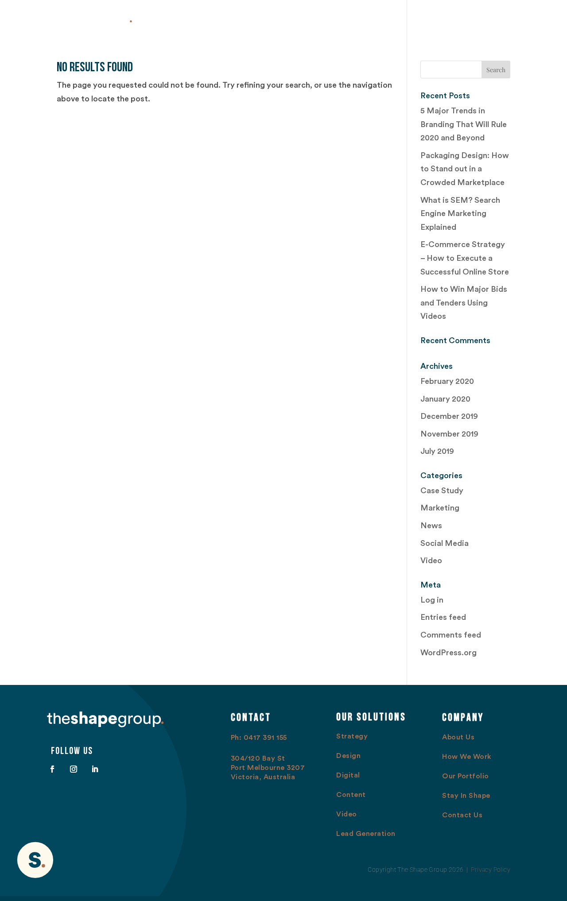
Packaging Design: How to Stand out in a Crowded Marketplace (464, 168)
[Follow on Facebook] (52, 769)
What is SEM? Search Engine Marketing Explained (460, 213)
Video (431, 561)
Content (351, 794)
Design (348, 755)
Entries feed (443, 617)
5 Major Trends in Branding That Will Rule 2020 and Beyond (463, 124)
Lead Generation (366, 833)
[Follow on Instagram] (73, 769)
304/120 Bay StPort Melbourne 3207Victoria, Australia (268, 768)
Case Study (441, 491)
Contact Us (519, 18)
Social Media (444, 543)
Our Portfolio (418, 18)
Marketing (439, 508)
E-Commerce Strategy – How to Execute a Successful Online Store (464, 257)
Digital (348, 775)
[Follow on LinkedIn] (95, 769)
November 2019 (449, 434)
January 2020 (445, 399)
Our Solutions (357, 18)
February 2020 (447, 381)
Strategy (352, 736)
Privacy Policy (490, 869)
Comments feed (450, 635)
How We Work (304, 18)
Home (224, 18)
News (431, 526)
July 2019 (437, 451)
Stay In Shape (470, 18)
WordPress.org (448, 653)
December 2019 (449, 416)
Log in (431, 600)
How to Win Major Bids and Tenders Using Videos (463, 302)
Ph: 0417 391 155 (259, 737)
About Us (258, 18)
